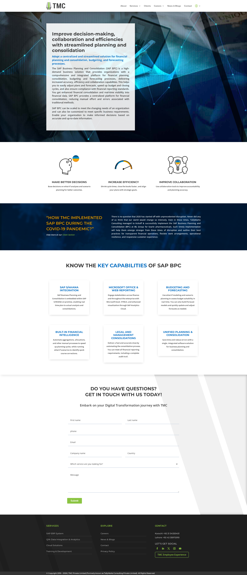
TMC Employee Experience (172, 554)
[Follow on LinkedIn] (163, 548)
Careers (157, 6)
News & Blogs (174, 6)
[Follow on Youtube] (180, 548)
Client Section (68, 234)
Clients (147, 6)
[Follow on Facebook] (157, 548)
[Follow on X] (168, 548)
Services (134, 6)
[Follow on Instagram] (174, 548)
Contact (188, 6)
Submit (74, 501)
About (123, 6)
